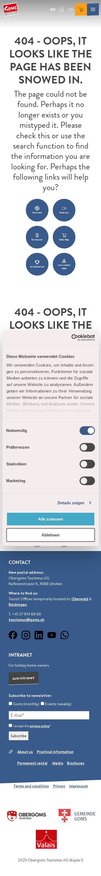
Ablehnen (50, 535)
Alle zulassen (50, 519)
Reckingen (18, 604)
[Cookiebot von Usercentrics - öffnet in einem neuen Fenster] (72, 337)
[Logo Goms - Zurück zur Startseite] (10, 9)
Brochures (75, 763)
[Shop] (81, 9)
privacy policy (40, 726)
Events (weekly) (57, 704)
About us (25, 751)
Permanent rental (32, 763)
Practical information (55, 751)
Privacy (59, 786)
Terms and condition (31, 786)
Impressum (78, 786)
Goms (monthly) (25, 704)
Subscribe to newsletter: (30, 695)
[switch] (87, 447)
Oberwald (79, 599)
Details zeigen (71, 503)
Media (57, 763)
